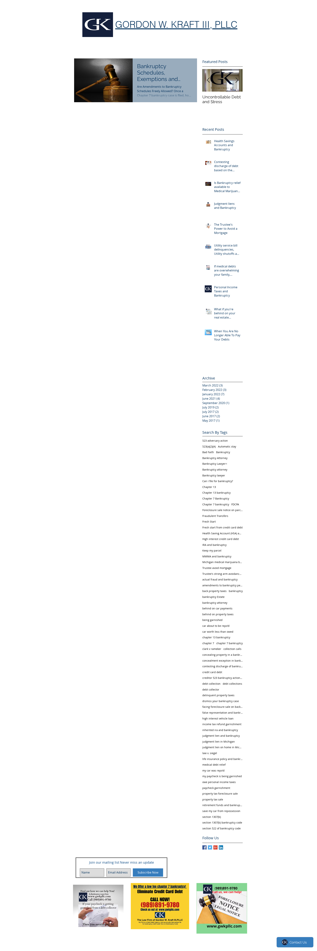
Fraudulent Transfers (215, 516)
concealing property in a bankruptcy (222, 654)
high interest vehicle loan (218, 718)
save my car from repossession (221, 811)
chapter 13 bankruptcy (216, 637)
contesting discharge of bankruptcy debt (222, 666)
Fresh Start (209, 521)
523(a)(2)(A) (209, 446)
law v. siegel (209, 753)
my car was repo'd (213, 770)
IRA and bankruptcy (214, 545)
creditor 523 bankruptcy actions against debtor (222, 678)
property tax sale (212, 799)
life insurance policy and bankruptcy (222, 759)
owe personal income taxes (219, 782)
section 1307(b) (211, 817)
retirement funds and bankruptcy (222, 805)
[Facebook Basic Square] (204, 847)
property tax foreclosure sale (220, 793)
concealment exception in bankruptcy (222, 660)
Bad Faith (208, 452)
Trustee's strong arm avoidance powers (222, 574)
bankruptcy (236, 591)
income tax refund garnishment (221, 724)
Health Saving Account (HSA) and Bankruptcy (222, 533)
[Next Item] (236, 80)
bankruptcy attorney (214, 602)
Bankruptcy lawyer (213, 475)
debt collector (210, 689)
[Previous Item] (208, 80)
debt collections (232, 683)
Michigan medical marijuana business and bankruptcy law (222, 562)
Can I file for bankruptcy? (217, 481)
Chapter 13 (209, 487)
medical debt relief (214, 764)
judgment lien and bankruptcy (221, 735)
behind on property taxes (218, 614)
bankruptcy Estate (213, 597)
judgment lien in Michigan (218, 741)
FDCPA (235, 504)
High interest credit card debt (220, 539)
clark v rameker (211, 649)
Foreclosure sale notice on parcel (222, 510)
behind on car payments (217, 608)
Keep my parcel (211, 550)
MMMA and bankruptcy (216, 556)
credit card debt (212, 672)
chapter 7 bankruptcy (229, 643)
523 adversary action (215, 440)
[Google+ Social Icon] (215, 847)
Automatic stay (227, 446)
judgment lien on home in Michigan (222, 747)
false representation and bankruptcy (222, 712)
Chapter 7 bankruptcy (215, 504)
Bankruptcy (223, 452)
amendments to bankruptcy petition (222, 585)
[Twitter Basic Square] (210, 847)
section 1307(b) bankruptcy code (222, 822)
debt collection (211, 683)
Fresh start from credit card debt (222, 527)
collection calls (232, 649)
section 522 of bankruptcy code (221, 828)
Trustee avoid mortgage (216, 568)
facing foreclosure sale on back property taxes (222, 706)
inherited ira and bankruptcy (220, 730)
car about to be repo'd (215, 626)
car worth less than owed (217, 631)
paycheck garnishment (216, 788)
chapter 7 (208, 643)
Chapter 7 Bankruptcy (215, 498)
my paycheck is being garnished (222, 776)
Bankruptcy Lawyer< (214, 463)
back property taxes (214, 591)
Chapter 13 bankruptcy (216, 492)
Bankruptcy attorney (214, 469)
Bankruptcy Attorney (214, 458)
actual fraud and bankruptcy (220, 579)
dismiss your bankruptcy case (220, 701)
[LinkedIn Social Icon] (221, 847)
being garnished (212, 620)
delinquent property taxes (218, 695)
